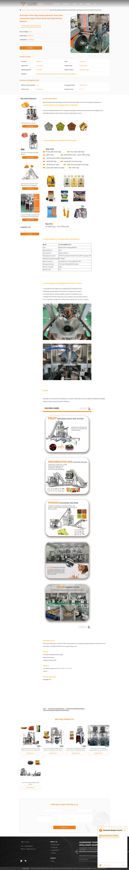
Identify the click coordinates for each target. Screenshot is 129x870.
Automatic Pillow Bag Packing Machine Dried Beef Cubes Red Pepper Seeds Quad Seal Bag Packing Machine (30, 216)
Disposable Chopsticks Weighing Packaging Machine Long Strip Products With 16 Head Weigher (98, 749)
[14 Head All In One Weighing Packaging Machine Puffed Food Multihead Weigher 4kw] (76, 735)
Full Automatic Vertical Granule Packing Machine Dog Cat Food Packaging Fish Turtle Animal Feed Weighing (30, 749)
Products (48, 4)
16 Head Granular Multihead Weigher (75, 708)
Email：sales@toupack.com (28, 849)
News (74, 4)
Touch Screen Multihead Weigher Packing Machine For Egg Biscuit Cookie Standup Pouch (53, 749)
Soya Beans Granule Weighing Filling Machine (30, 783)
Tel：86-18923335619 (27, 846)
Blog (81, 4)
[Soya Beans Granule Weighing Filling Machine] (30, 769)
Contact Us (66, 4)
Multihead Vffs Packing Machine (28, 123)
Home (40, 4)
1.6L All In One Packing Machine (56, 708)
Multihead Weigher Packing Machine (39, 10)
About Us (57, 4)
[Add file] (100, 865)
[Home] (28, 3)
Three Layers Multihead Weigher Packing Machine (56, 710)
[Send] (123, 865)
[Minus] (125, 830)
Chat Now (30, 48)
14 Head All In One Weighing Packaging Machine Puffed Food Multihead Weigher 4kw (76, 749)
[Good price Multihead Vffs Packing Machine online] (30, 111)
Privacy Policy (26, 868)
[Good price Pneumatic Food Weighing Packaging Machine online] (30, 140)
